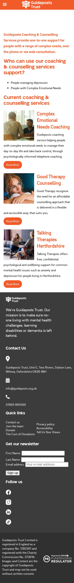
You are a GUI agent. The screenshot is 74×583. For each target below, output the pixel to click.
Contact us (13, 422)
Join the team (15, 426)
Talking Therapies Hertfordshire (50, 239)
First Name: (13, 453)
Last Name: (13, 459)
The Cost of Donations (20, 434)
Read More (12, 165)
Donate (10, 430)
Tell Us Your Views (48, 432)
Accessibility (44, 428)
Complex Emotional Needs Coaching (53, 120)
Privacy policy (45, 424)
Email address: (15, 464)
